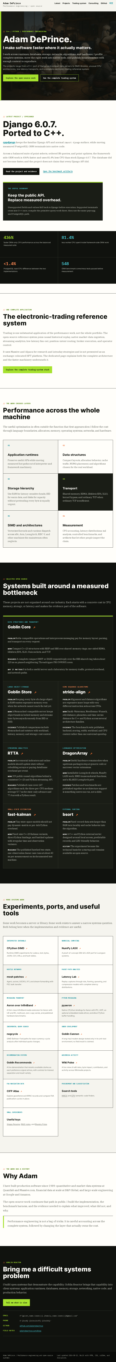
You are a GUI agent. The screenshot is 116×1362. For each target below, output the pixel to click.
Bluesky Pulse (41, 1124)
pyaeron (67, 1005)
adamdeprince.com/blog (30, 1331)
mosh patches (15, 976)
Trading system (79, 3)
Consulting (93, 3)
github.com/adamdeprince (31, 1326)
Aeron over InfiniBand (20, 1005)
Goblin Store (20, 691)
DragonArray (75, 753)
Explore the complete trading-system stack (27, 370)
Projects (66, 3)
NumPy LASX (70, 948)
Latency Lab (69, 976)
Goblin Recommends (19, 1062)
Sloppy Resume (13, 1124)
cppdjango (9, 142)
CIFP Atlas (13, 1091)
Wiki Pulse (68, 1062)
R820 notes (26, 1124)
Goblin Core (19, 626)
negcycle (12, 1033)
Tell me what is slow (16, 1303)
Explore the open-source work (20, 78)
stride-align (74, 691)
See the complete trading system (59, 78)
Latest (57, 3)
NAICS (64, 1096)
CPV (73, 1096)
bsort (68, 814)
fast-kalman (19, 814)
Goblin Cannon (70, 1033)
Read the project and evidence (21, 171)
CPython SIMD (15, 948)
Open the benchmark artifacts (58, 171)
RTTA (13, 753)
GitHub (104, 3)
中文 (111, 3)
